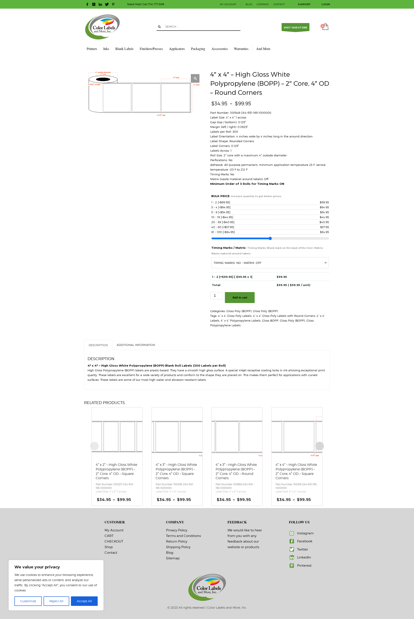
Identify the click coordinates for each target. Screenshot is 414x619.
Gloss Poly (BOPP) (238, 311)
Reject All (56, 601)
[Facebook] (87, 4)
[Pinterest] (113, 4)
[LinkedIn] (100, 4)
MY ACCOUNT (228, 4)
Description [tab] (98, 345)
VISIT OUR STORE (295, 27)
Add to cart (239, 297)
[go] (159, 26)
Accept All (84, 601)
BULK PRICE (246, 196)
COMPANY (263, 4)
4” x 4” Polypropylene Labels (240, 320)
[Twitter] (107, 4)
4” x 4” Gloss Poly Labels (234, 315)
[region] (56, 585)
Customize (28, 601)
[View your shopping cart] (325, 27)
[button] (195, 78)
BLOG (249, 4)
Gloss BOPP (270, 320)
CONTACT (279, 4)
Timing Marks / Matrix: (267, 250)
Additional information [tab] (136, 345)
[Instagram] (94, 4)
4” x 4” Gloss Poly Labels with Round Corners (284, 315)
